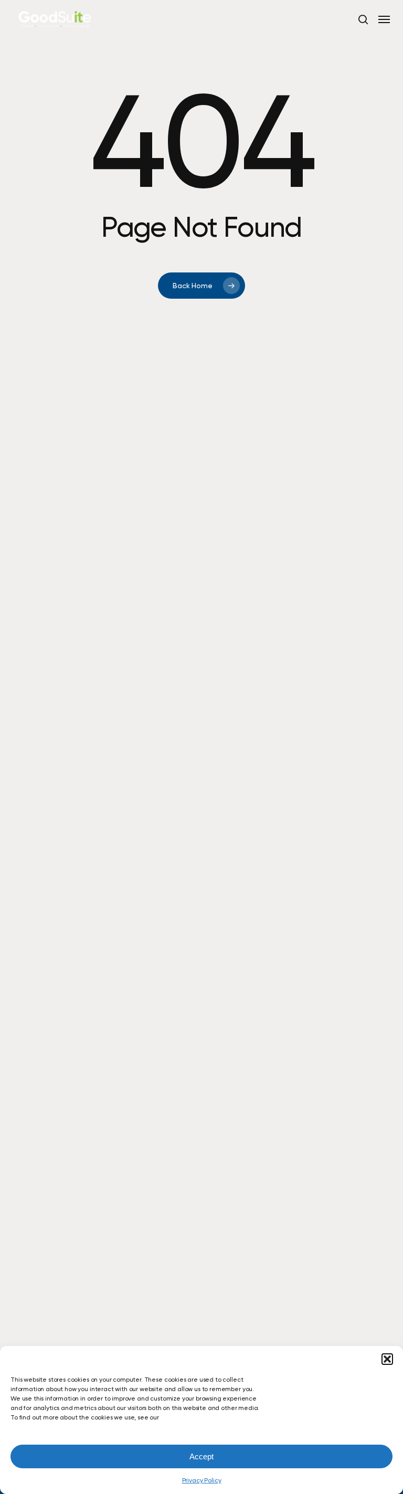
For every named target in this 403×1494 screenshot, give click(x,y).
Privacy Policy (201, 1480)
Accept (201, 1456)
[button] (387, 1359)
